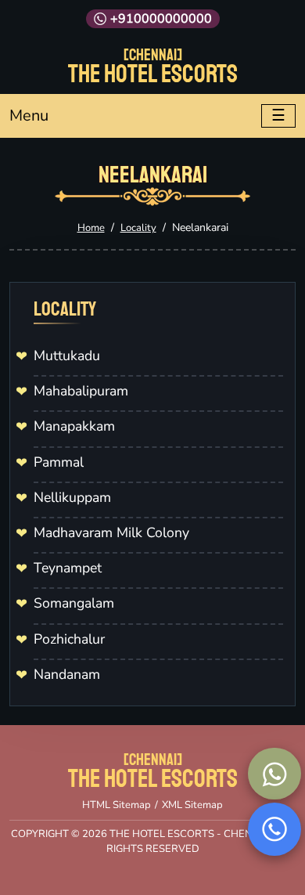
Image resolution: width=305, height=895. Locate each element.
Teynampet (68, 567)
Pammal (59, 462)
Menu (28, 115)
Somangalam (74, 603)
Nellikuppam (72, 497)
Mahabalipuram (81, 390)
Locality (138, 228)
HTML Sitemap (116, 805)
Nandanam (67, 674)
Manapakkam (74, 426)
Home (91, 228)
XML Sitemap (192, 805)
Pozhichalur (69, 639)
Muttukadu (67, 355)
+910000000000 (161, 18)
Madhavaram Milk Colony (111, 532)
